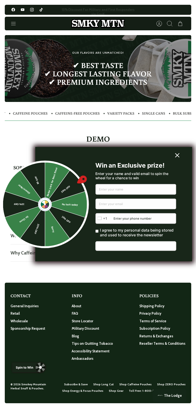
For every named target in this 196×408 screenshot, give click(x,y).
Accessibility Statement (90, 351)
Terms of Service (152, 321)
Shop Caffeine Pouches (135, 384)
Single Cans (153, 113)
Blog (75, 336)
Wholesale (19, 321)
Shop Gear (116, 390)
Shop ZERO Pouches (171, 384)
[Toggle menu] (16, 23)
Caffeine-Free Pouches (77, 113)
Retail (15, 313)
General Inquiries (25, 306)
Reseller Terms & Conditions (162, 343)
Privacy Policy (150, 313)
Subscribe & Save (76, 384)
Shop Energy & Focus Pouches (82, 390)
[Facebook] (13, 9)
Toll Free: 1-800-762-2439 (147, 390)
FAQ (75, 313)
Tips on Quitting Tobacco (92, 343)
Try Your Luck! (136, 246)
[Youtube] (22, 9)
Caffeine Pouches (30, 113)
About (76, 306)
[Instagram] (32, 9)
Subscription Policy (154, 328)
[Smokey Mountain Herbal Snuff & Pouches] (98, 23)
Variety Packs (120, 113)
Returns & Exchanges (156, 336)
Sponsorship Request (28, 328)
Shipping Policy (151, 306)
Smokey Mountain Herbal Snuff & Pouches (28, 386)
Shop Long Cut (103, 384)
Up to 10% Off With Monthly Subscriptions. (98, 11)
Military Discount (85, 328)
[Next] (138, 9)
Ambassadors (82, 358)
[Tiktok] (41, 9)
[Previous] (57, 9)
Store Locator (82, 321)
